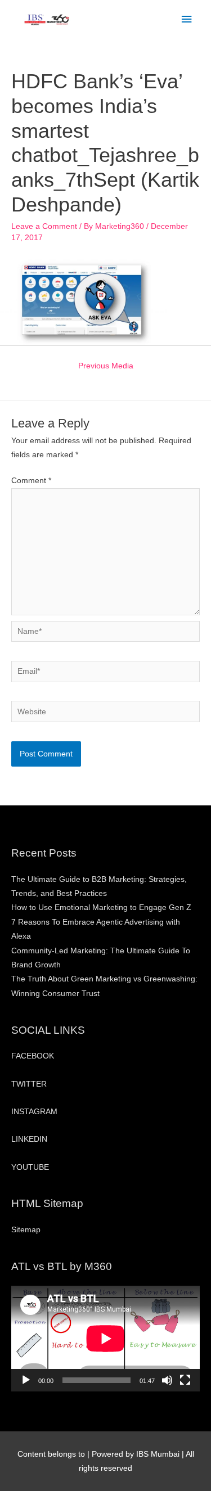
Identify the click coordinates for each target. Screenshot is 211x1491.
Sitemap (26, 1230)
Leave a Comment (44, 226)
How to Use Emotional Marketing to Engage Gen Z (101, 907)
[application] (105, 1338)
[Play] (26, 1380)
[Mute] (167, 1380)
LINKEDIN (29, 1139)
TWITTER (29, 1084)
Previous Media (105, 366)
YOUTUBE (30, 1167)
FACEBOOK (32, 1056)
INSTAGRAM (34, 1111)
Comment (31, 480)
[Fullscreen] (185, 1380)
